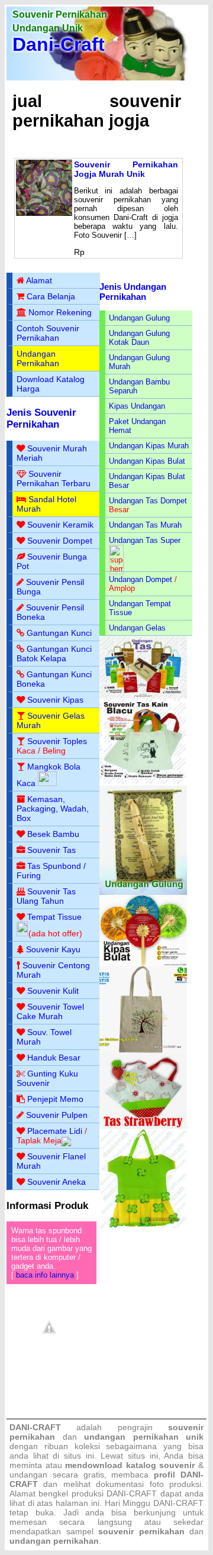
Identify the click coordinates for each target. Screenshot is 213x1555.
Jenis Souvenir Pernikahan (41, 418)
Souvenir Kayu (53, 949)
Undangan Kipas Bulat (147, 461)
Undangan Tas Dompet (148, 500)
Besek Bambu (53, 834)
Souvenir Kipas (55, 699)
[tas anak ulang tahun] (143, 1225)
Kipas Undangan (137, 406)
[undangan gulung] (143, 892)
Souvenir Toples (57, 741)
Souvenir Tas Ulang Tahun (46, 896)
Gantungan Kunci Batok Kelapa (54, 653)
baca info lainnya (45, 1274)
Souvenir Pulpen (57, 1115)
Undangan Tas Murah (145, 525)
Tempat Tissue (54, 917)
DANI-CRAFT (178, 1503)
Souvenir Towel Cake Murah (50, 1011)
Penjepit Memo (55, 1099)
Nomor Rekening (60, 312)
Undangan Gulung (139, 317)
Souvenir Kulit (53, 990)
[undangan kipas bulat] (143, 963)
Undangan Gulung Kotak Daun (139, 338)
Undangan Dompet (140, 579)
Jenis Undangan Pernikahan (132, 292)
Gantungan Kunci (59, 633)
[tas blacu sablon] (143, 1050)
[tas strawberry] (143, 1126)
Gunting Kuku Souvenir (47, 1078)
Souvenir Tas (51, 850)
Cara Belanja (51, 296)
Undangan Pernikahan (38, 358)
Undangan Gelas (137, 627)
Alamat (39, 280)
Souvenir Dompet (59, 540)
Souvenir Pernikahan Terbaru (54, 478)
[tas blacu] (143, 782)
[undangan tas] (143, 695)
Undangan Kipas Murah (149, 445)
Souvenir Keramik (60, 524)
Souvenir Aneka (56, 1182)
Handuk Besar (53, 1057)
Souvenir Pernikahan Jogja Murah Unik (126, 169)
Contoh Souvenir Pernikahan (48, 333)
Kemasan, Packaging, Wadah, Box (53, 808)
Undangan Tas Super (144, 540)
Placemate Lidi (54, 1131)
